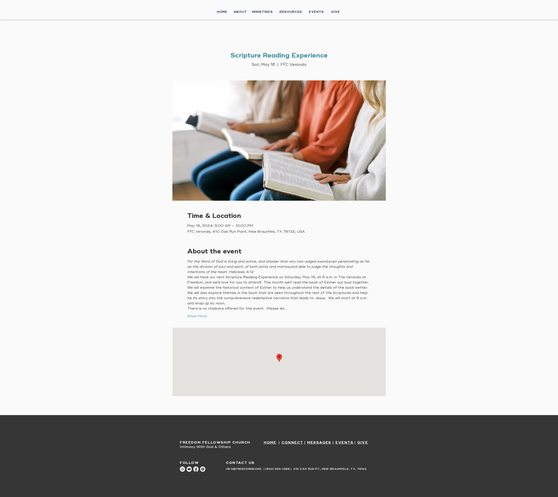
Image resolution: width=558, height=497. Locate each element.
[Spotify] (202, 469)
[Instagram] (182, 469)
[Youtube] (189, 469)
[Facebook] (196, 469)
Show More (197, 316)
